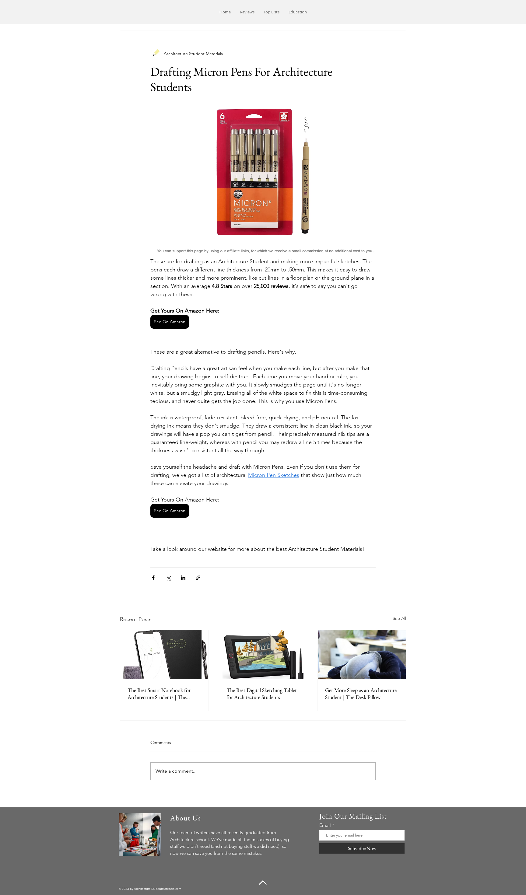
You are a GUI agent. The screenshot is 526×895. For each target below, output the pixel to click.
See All (399, 618)
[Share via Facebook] (153, 578)
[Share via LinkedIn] (183, 578)
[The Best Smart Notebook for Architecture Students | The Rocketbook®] (164, 654)
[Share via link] (198, 578)
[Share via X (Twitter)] (168, 578)
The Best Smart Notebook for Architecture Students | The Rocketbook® (159, 694)
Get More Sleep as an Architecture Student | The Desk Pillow (361, 694)
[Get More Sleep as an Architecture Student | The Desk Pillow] (362, 654)
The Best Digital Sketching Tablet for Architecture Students (261, 694)
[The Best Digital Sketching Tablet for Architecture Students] (263, 654)
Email (325, 825)
